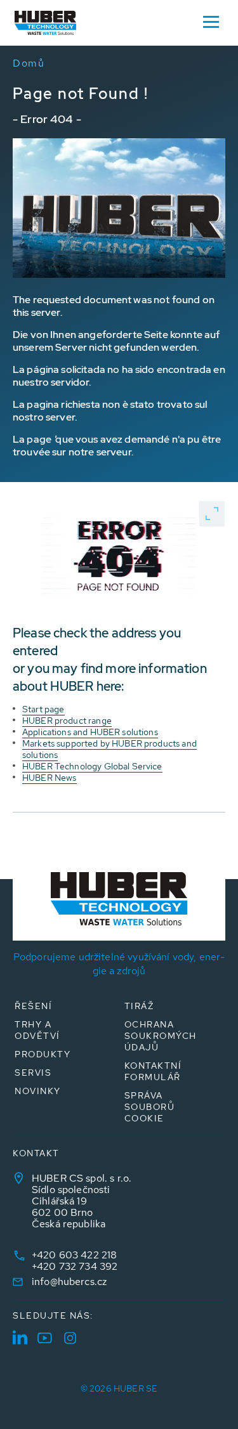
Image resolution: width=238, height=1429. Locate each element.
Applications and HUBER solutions (90, 732)
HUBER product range (67, 720)
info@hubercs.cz (69, 1281)
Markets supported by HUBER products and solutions (109, 749)
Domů (28, 63)
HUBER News (49, 777)
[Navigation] (210, 21)
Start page (43, 709)
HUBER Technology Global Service (92, 766)
